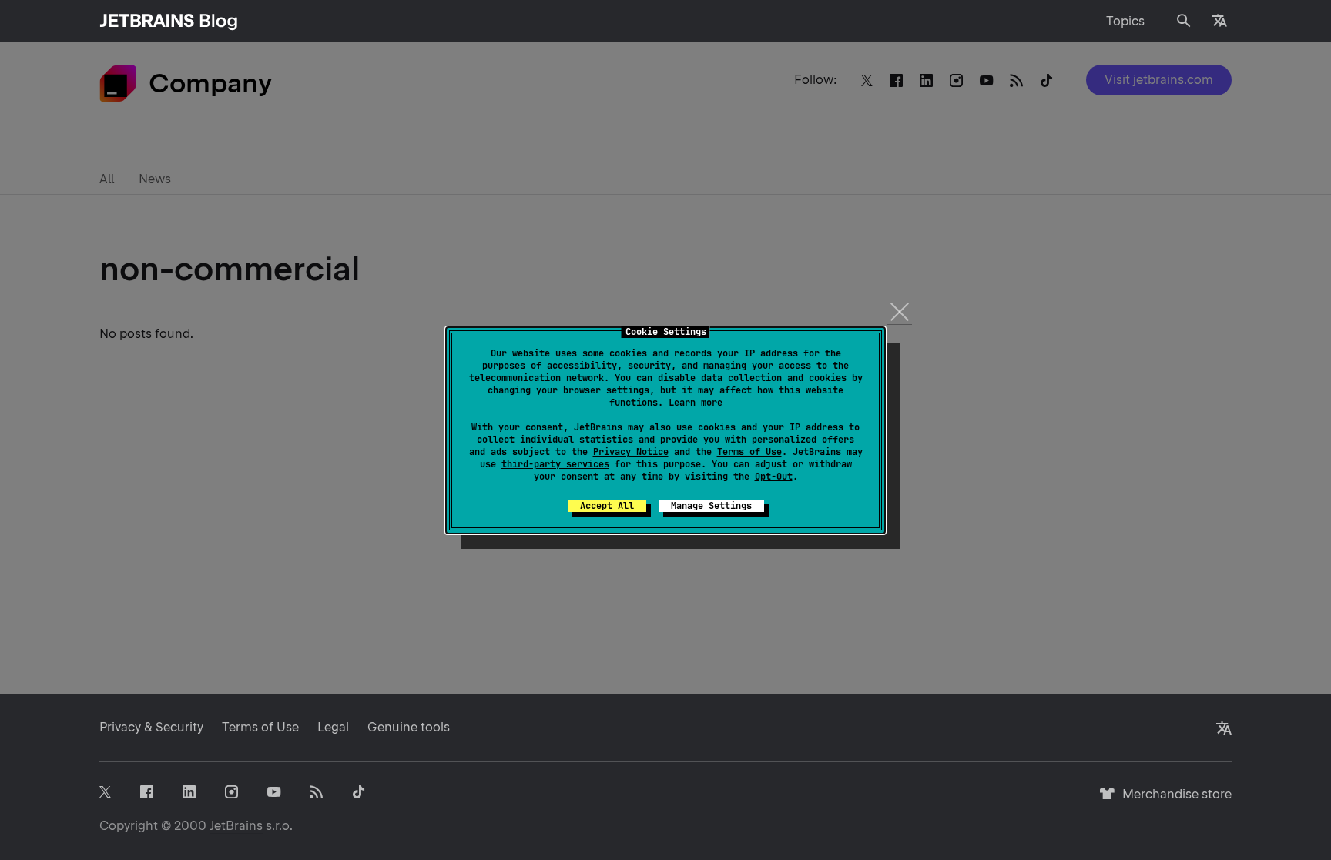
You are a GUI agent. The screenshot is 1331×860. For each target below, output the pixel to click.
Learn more (695, 403)
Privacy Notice (631, 452)
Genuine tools (408, 727)
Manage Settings (711, 506)
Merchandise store (1173, 801)
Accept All (607, 506)
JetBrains (236, 825)
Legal (333, 727)
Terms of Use (749, 452)
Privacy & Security (151, 727)
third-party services (555, 464)
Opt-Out (774, 476)
